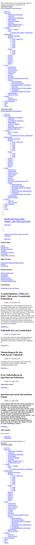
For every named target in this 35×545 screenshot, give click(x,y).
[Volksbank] (4, 274)
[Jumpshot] (4, 254)
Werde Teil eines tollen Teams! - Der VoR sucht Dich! (17, 220)
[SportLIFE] (4, 266)
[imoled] (3, 251)
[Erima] (3, 264)
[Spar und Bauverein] (7, 273)
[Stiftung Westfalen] (7, 249)
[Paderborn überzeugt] (7, 252)
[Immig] (7, 279)
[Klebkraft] (4, 276)
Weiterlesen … (5, 326)
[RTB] (3, 246)
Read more (7, 225)
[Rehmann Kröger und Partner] (10, 288)
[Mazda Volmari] (6, 278)
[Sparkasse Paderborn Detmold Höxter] (12, 263)
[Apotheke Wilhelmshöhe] (8, 281)
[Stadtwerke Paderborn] (5, 247)
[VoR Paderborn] (11, 8)
